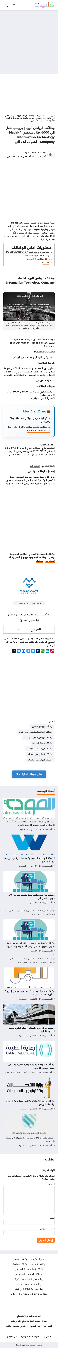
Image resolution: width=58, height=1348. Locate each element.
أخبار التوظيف (21, 1072)
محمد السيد (30, 152)
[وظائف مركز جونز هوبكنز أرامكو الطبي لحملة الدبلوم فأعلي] (29, 1021)
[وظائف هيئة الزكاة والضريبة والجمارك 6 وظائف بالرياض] (29, 1130)
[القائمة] (14, 5)
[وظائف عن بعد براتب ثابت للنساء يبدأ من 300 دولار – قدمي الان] (29, 893)
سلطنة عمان (49, 914)
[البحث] (6, 5)
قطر (39, 914)
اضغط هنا (35, 465)
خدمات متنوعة (49, 962)
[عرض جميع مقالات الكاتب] (51, 154)
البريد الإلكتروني (47, 1228)
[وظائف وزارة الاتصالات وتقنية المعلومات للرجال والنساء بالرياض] (29, 1094)
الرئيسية (51, 115)
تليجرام (39, 560)
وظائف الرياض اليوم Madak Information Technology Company (27, 253)
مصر (33, 914)
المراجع (45, 262)
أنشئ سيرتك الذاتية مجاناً (29, 774)
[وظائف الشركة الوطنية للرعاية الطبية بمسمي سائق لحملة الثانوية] (29, 1057)
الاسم (52, 1218)
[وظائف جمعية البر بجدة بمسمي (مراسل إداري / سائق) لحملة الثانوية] (29, 984)
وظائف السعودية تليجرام (42, 554)
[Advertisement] (29, 42)
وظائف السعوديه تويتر (34, 557)
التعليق (51, 1184)
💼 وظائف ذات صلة (37, 259)
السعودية (40, 115)
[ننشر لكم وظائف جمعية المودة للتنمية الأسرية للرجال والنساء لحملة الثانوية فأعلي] (29, 814)
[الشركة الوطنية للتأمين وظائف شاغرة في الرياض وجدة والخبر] (29, 851)
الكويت (10, 911)
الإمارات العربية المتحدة (45, 911)
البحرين (29, 911)
